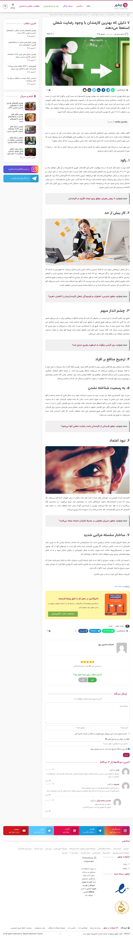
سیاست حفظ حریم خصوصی (21, 928)
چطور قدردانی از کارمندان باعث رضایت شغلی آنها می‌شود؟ (88, 426)
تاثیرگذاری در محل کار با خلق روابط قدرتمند (78, 599)
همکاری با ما (82, 928)
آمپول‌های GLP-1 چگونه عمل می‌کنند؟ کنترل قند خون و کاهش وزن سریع (22, 67)
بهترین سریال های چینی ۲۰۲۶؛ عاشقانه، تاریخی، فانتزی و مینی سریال (21, 55)
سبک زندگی (68, 6)
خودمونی (126, 849)
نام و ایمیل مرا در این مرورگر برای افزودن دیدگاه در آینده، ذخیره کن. (100, 733)
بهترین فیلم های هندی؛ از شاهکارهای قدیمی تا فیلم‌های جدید (22, 43)
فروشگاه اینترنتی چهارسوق (121, 853)
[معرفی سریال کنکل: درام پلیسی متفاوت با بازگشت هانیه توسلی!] (30, 141)
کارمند (110, 626)
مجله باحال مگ (85, 853)
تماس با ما (72, 928)
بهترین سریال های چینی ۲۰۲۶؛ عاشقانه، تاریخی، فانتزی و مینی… (14, 129)
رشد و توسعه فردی (51, 6)
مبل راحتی (48, 849)
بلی (92, 679)
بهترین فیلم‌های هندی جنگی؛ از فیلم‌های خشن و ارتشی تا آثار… (15, 105)
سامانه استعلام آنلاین (104, 849)
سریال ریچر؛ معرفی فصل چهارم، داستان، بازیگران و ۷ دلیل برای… (14, 151)
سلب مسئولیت (39, 928)
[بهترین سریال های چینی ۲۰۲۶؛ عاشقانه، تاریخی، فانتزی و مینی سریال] (30, 130)
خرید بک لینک (38, 849)
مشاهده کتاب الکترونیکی (63, 614)
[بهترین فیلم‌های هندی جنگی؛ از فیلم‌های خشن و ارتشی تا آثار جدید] (30, 106)
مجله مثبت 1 (74, 853)
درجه (125, 864)
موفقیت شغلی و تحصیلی (29, 6)
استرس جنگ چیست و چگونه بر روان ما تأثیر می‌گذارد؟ (22, 79)
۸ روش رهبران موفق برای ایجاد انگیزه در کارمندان (91, 199)
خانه (88, 6)
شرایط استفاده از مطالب (56, 928)
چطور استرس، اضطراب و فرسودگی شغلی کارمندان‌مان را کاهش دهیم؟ (81, 296)
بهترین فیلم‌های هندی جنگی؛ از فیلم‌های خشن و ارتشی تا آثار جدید (21, 32)
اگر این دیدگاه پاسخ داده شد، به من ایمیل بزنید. (108, 749)
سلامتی (80, 6)
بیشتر (12, 7)
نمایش (111, 122)
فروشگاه (124, 928)
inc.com (118, 586)
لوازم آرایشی (96, 853)
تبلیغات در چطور (109, 928)
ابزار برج (64, 853)
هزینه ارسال (117, 849)
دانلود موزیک (106, 853)
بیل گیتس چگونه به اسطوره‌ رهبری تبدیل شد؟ (93, 345)
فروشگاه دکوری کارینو (60, 849)
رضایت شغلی (119, 626)
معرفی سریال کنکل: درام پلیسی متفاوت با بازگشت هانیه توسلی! (15, 140)
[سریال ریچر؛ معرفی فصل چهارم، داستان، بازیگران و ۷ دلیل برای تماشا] (30, 152)
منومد (124, 868)
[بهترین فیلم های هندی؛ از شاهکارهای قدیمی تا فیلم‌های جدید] (30, 117)
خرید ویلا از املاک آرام (25, 849)
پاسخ (47, 781)
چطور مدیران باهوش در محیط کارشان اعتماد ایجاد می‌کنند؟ (87, 521)
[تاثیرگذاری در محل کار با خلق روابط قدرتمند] (116, 604)
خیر (82, 679)
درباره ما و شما (95, 928)
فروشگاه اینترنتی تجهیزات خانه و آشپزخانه (82, 849)
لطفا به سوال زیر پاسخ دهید (118, 739)
